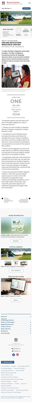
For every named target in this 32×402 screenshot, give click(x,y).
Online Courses (6, 326)
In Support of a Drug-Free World (9, 388)
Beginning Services (7, 324)
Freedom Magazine (6, 381)
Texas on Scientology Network (7, 319)
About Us (4, 316)
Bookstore (4, 331)
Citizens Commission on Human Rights (11, 392)
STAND (15, 381)
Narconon (24, 383)
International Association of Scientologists (12, 379)
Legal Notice (20, 398)
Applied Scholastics (6, 385)
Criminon (17, 383)
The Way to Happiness (7, 383)
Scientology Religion (6, 368)
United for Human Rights (7, 390)
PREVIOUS (6, 198)
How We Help (6, 8)
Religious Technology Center (8, 372)
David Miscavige (19, 370)
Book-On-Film (8, 201)
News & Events (6, 329)
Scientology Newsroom (7, 370)
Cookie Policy (7, 398)
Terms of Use (14, 398)
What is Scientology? (8, 322)
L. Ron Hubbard (5, 366)
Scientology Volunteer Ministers (9, 377)
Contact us (17, 349)
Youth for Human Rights (22, 390)
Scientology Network (23, 366)
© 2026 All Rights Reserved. (14, 396)
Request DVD (26, 8)
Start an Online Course (7, 374)
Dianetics (13, 366)
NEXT (27, 198)
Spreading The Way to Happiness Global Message (23, 201)
